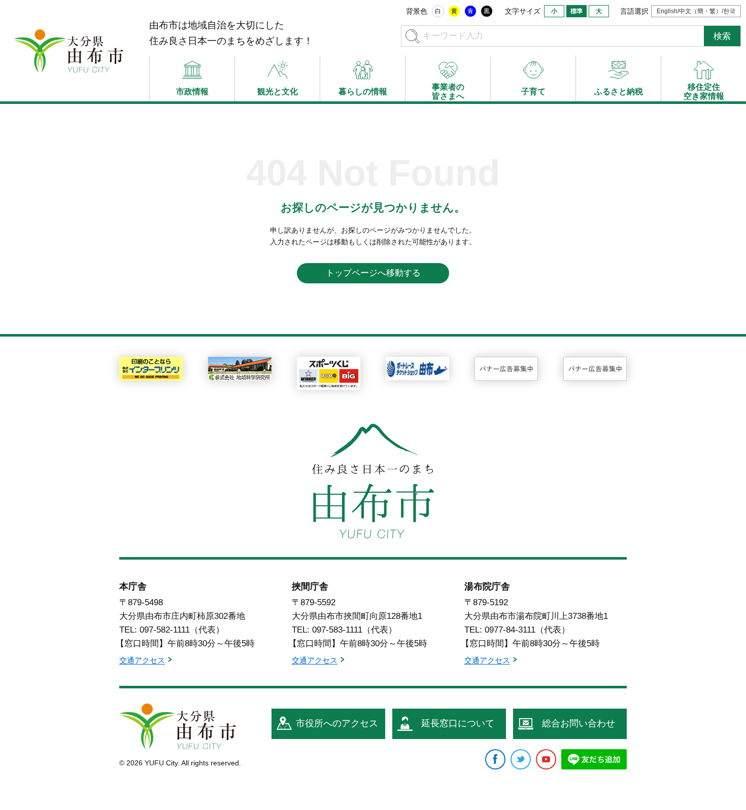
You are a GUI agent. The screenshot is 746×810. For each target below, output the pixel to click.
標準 (576, 11)
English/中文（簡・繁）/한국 (696, 11)
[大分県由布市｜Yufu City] (68, 50)
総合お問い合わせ (578, 723)
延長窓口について (457, 723)
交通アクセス (142, 660)
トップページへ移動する (373, 273)
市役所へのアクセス (337, 723)
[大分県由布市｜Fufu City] (177, 726)
